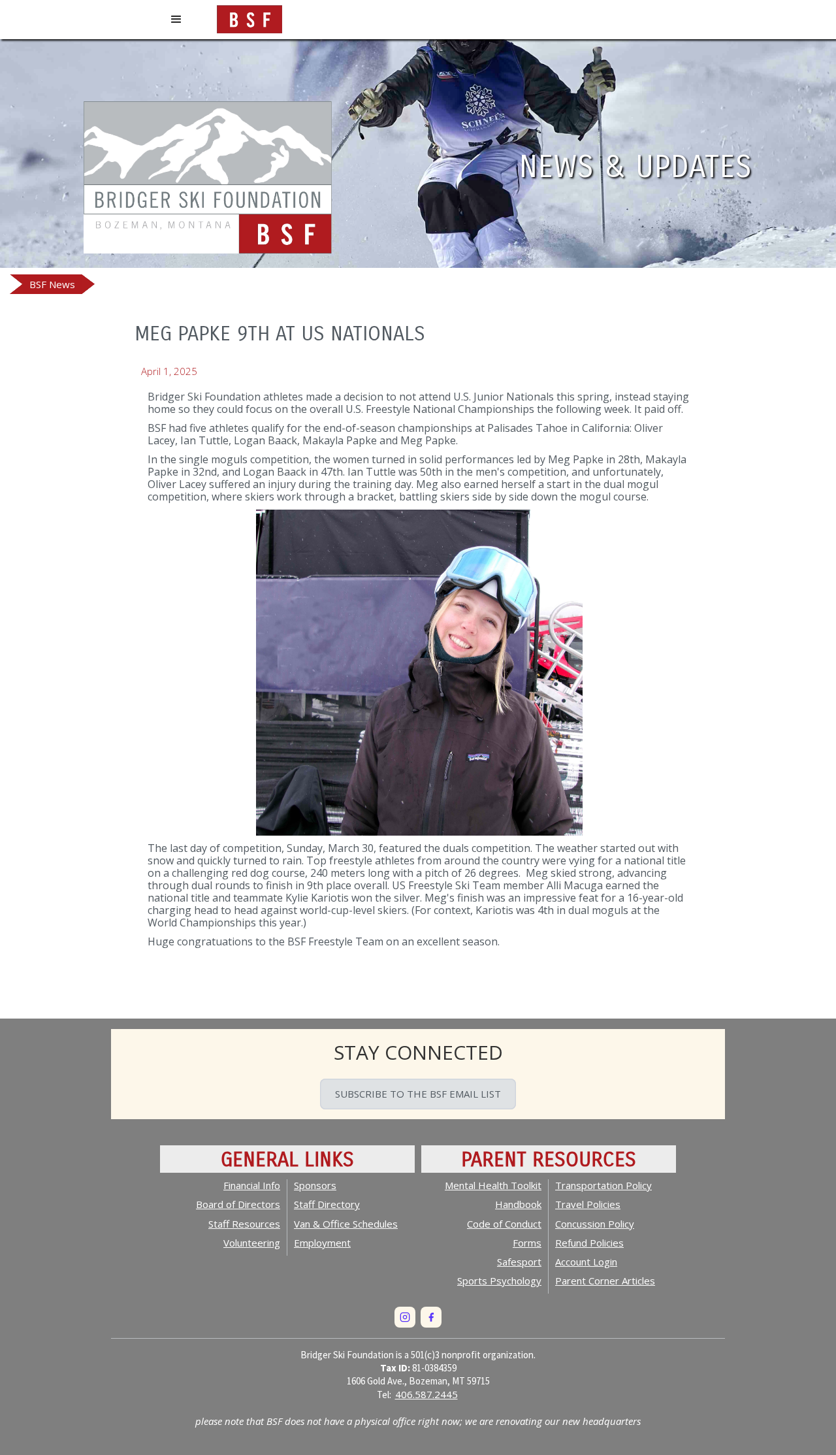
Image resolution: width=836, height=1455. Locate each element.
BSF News (52, 284)
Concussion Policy (594, 1223)
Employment (322, 1242)
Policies (589, 1242)
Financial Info (251, 1185)
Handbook (518, 1204)
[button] (176, 19)
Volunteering (251, 1242)
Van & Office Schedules (346, 1223)
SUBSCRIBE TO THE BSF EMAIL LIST (418, 1093)
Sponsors (315, 1185)
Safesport (519, 1261)
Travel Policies (587, 1204)
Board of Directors (238, 1204)
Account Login (586, 1261)
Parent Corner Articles (605, 1280)
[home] (249, 16)
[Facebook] (431, 1317)
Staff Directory (327, 1204)
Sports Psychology (499, 1280)
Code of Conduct (504, 1223)
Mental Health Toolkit (493, 1185)
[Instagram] (404, 1317)
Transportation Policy (603, 1185)
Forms (527, 1242)
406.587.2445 (426, 1394)
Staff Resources (244, 1223)
